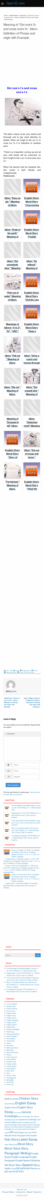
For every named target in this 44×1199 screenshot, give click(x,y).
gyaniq (17, 670)
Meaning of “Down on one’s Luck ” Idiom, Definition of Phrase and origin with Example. (12, 702)
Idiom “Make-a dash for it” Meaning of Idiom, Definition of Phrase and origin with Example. (32, 702)
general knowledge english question (16, 1125)
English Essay (11, 1015)
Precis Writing (11, 1059)
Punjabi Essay (11, 1062)
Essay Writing (17, 1112)
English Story (11, 1027)
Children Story (11, 1006)
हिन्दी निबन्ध (31, 1168)
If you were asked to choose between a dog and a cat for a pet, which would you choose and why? (26, 822)
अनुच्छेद (7, 1168)
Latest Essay (28, 1139)
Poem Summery (12, 1057)
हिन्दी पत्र (37, 1169)
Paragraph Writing (17, 1153)
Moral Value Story (12, 1052)
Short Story (10, 1071)
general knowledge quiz (26, 1127)
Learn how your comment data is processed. (21, 793)
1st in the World (12, 1004)
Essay (9, 1111)
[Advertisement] (22, 63)
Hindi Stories (11, 1041)
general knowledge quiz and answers (22, 1128)
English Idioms (14, 15)
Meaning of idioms (11, 672)
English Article (11, 1013)
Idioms (35, 670)
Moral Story (10, 1050)
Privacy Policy (8, 1192)
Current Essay (10, 1104)
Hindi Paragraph (12, 1036)
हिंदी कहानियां (10, 1080)
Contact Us (20, 1192)
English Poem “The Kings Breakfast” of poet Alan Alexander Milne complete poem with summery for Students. (20, 885)
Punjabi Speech (23, 1160)
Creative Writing (12, 1009)
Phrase (21, 672)
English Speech (12, 1025)
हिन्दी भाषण (8, 1171)
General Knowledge (13, 1029)
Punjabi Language (20, 1156)
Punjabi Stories (11, 1066)
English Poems (11, 1022)
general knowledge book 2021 (26, 1122)
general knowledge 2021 (26, 1116)
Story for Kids (11, 1075)
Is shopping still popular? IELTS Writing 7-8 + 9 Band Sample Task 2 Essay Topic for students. (26, 838)
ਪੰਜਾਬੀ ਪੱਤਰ (10, 1085)
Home (6, 15)
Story (8, 1073)
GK (11, 1132)
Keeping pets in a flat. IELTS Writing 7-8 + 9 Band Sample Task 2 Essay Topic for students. (26, 815)
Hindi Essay (10, 1032)
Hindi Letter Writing (13, 1034)
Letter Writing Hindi (11, 1144)
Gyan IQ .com (15, 3)
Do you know (11, 1011)
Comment (11, 734)
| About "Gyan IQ (33, 1192)
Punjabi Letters (11, 1064)
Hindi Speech (11, 1038)
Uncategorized (11, 1078)
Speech (27, 1164)
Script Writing (11, 1069)
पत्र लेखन (13, 1169)
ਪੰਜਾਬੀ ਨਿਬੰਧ (10, 1082)
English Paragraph (13, 1020)
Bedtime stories (12, 1098)
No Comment (30, 672)
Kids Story (10, 1045)
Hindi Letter (28, 1132)
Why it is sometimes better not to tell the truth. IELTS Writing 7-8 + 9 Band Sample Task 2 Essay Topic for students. (25, 830)
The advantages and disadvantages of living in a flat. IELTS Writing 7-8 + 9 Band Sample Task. (26, 807)
